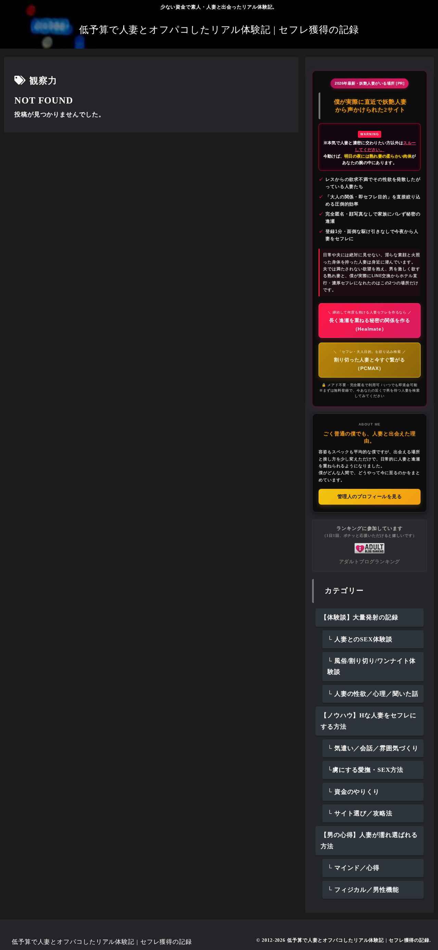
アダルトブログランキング (369, 561)
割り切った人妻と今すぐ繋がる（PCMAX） (369, 360)
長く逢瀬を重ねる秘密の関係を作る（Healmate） (369, 321)
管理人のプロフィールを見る (369, 496)
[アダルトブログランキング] (370, 547)
